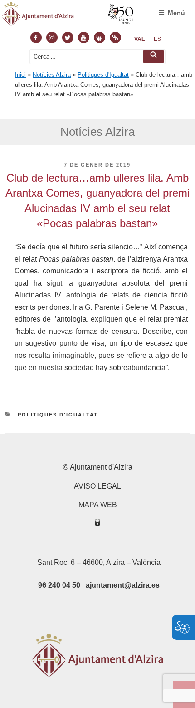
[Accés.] (97, 524)
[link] (139, 39)
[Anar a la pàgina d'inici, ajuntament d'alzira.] (68, 16)
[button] (153, 56)
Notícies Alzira (52, 74)
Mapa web (97, 505)
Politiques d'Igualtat (103, 74)
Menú (176, 12)
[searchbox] (97, 56)
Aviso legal (97, 486)
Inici (20, 74)
